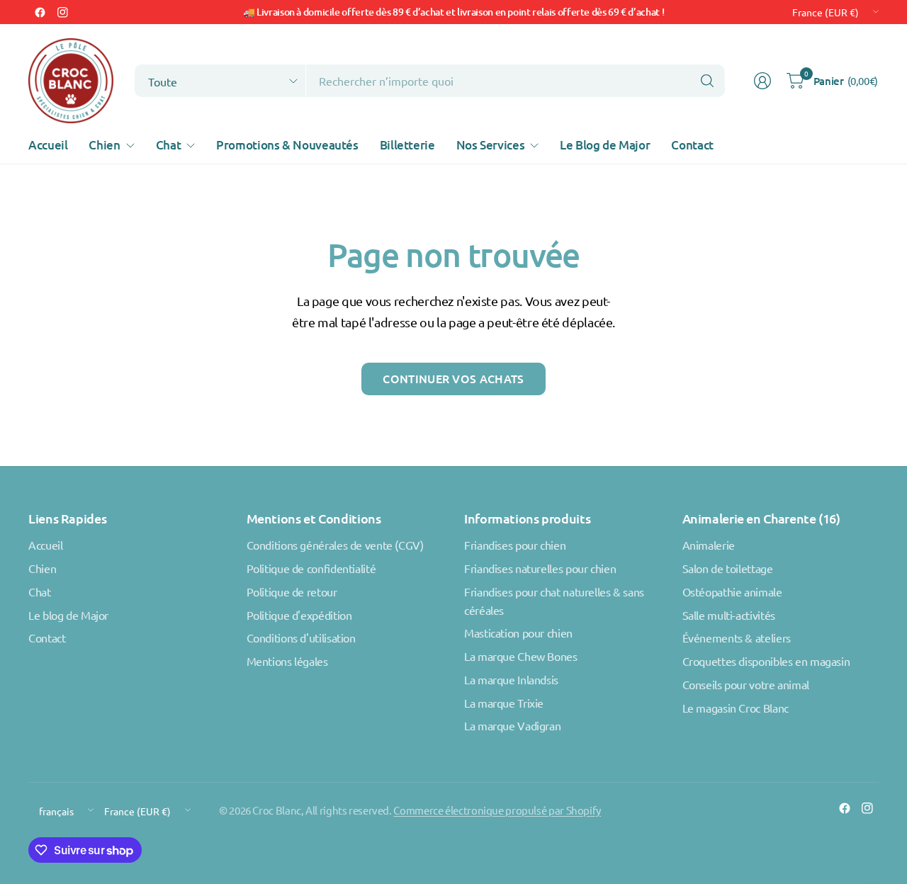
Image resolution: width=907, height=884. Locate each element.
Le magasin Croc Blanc (735, 708)
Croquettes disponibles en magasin (766, 661)
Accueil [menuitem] (47, 145)
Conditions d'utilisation (301, 637)
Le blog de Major (68, 615)
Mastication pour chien (518, 632)
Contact (46, 637)
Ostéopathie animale (732, 591)
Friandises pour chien (514, 545)
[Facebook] (39, 12)
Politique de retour (292, 591)
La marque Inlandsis (511, 679)
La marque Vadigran (512, 725)
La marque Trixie (503, 703)
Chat (39, 591)
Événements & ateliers (736, 637)
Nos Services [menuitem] (490, 145)
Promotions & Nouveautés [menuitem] (287, 145)
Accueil (45, 545)
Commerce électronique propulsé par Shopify (497, 810)
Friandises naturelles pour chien (540, 568)
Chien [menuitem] (104, 145)
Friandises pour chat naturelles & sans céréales (554, 600)
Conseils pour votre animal (745, 684)
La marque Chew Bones (521, 656)
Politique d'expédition (299, 615)
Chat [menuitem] (168, 145)
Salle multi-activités (728, 615)
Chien (42, 568)
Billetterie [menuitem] (407, 145)
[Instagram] (62, 12)
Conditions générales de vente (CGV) (335, 545)
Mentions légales (287, 661)
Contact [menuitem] (692, 145)
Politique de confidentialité (311, 568)
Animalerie (708, 545)
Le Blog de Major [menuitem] (605, 145)
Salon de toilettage (727, 568)
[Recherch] (707, 80)
